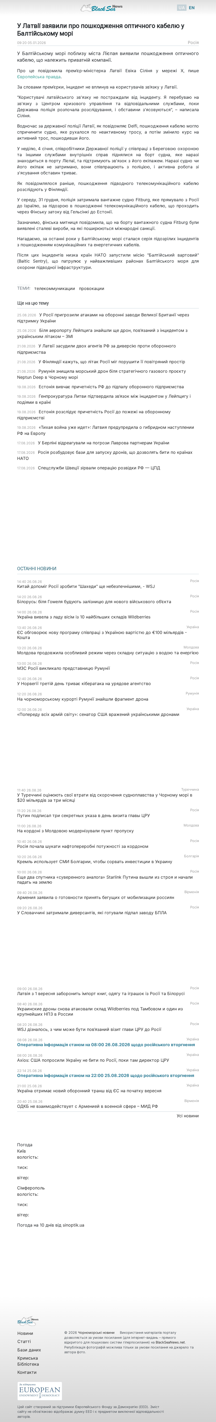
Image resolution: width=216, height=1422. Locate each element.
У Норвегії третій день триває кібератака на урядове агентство (84, 683)
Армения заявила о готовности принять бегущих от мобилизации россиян (95, 897)
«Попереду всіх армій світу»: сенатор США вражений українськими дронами (98, 714)
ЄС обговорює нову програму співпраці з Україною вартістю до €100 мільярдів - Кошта (102, 635)
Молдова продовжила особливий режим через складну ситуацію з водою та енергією (108, 652)
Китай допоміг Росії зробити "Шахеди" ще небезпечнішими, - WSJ (86, 586)
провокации (91, 288)
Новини (25, 1333)
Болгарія (191, 856)
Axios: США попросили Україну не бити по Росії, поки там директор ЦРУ (93, 1060)
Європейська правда (39, 76)
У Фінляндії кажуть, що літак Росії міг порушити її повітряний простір (111, 361)
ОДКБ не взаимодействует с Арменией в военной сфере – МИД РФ (87, 1106)
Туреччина (190, 789)
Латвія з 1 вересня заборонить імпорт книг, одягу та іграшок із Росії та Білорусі (101, 993)
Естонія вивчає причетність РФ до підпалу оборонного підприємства (111, 386)
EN (192, 7)
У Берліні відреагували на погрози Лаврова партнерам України (103, 442)
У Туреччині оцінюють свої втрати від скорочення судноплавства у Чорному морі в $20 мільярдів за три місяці (104, 797)
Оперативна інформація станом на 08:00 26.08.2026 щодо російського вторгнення (106, 1044)
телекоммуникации (54, 288)
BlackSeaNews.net (170, 1342)
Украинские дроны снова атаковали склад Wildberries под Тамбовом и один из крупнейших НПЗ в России (100, 1011)
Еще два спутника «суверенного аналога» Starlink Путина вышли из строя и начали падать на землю (105, 879)
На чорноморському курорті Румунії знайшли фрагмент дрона (82, 699)
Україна (192, 627)
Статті (24, 1341)
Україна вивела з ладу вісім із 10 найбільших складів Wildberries (83, 616)
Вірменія (191, 892)
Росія (193, 42)
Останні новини (36, 568)
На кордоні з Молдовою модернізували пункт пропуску (75, 830)
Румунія (192, 693)
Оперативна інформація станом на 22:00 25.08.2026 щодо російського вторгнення (105, 1075)
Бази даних (29, 1349)
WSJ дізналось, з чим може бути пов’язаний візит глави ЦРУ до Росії (89, 1029)
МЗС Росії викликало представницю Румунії (63, 668)
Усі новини (188, 1115)
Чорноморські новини (97, 1333)
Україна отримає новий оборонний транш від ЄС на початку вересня (89, 1090)
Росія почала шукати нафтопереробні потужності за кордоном (82, 846)
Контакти (27, 1372)
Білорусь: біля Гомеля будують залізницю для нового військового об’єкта (94, 601)
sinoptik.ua (73, 1225)
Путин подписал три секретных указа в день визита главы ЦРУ (83, 815)
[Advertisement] (108, 516)
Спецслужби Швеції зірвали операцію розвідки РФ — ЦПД (99, 467)
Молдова (191, 647)
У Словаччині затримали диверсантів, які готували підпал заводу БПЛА (92, 912)
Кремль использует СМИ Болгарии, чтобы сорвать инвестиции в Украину (94, 861)
